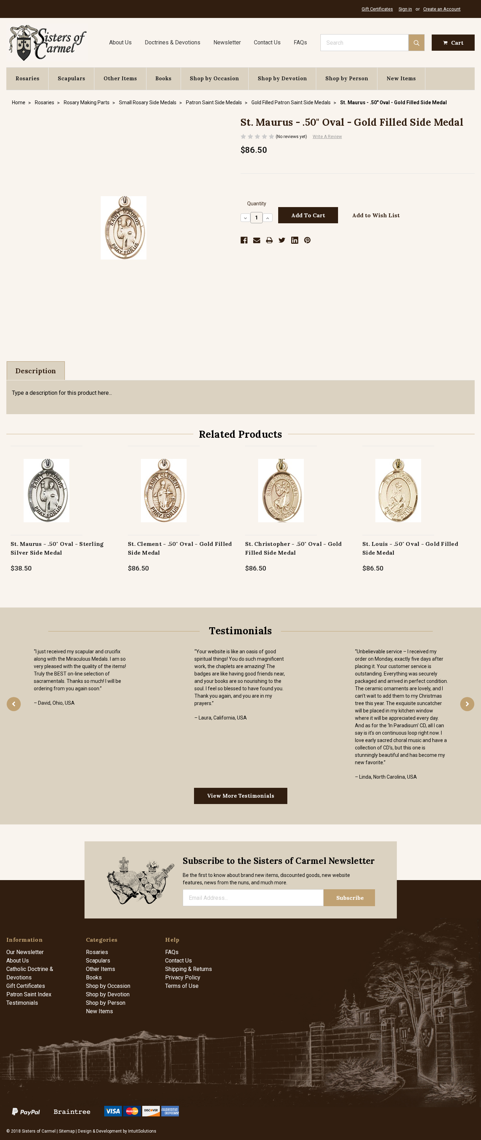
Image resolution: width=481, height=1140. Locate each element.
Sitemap (67, 1131)
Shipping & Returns (188, 969)
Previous (14, 704)
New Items (401, 78)
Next (467, 704)
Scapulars (71, 78)
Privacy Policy (182, 977)
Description (35, 371)
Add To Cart (46, 498)
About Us (120, 42)
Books (163, 78)
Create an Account (442, 9)
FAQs (300, 42)
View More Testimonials (240, 795)
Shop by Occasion (214, 78)
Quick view (47, 483)
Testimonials (22, 1002)
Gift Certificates (377, 9)
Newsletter (227, 42)
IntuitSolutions (142, 1131)
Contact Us (267, 42)
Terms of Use (182, 986)
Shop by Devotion (282, 78)
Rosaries (27, 78)
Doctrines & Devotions (172, 42)
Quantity (256, 204)
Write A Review (327, 136)
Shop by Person (346, 78)
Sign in (405, 9)
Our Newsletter (25, 952)
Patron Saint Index (28, 994)
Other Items (120, 78)
